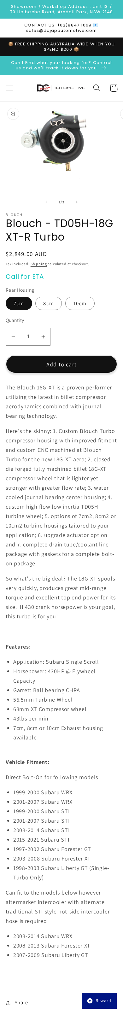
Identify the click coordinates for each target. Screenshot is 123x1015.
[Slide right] (77, 202)
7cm (19, 303)
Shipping (39, 263)
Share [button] (21, 1002)
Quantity (15, 320)
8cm (48, 303)
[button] (9, 88)
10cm (80, 303)
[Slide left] (46, 202)
